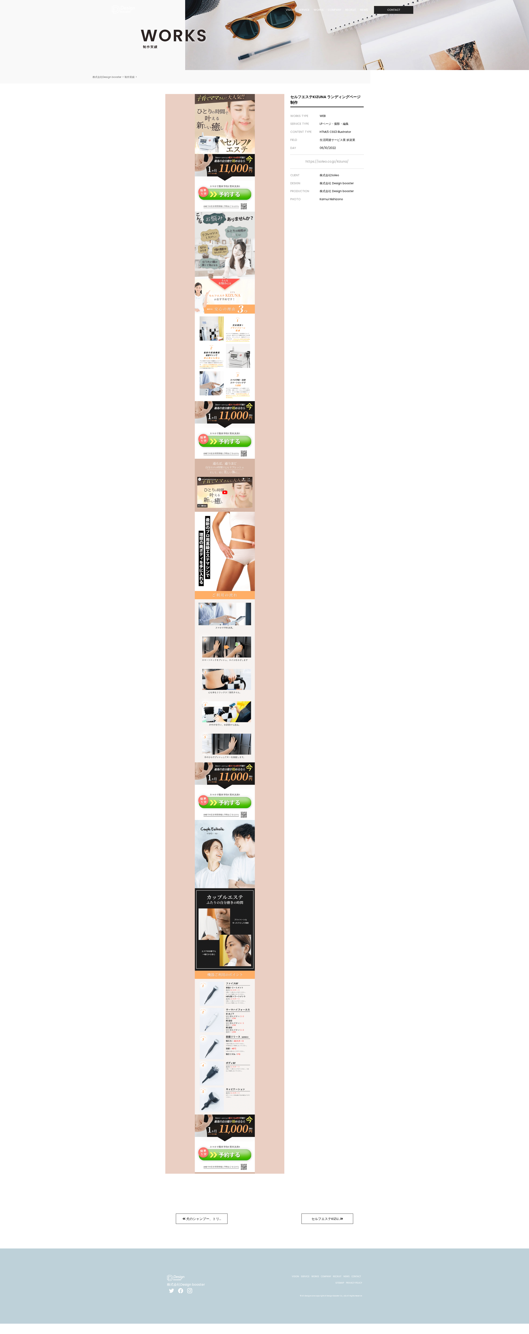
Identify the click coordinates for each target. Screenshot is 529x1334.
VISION (290, 10)
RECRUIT (350, 10)
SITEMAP (339, 1282)
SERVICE (304, 10)
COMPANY (334, 10)
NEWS (364, 10)
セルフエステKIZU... (325, 1218)
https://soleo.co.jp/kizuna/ (327, 161)
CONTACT (393, 10)
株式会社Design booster (107, 77)
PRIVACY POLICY (354, 1282)
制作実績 (130, 77)
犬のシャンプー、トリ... (203, 1218)
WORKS (319, 10)
